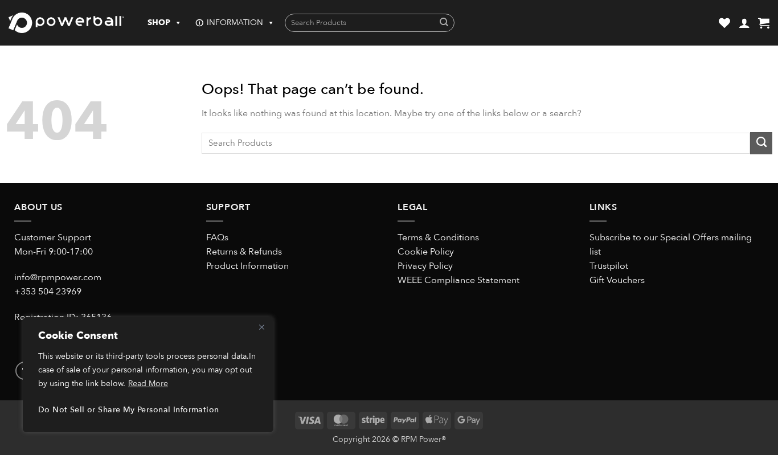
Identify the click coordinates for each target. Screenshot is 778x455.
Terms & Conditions (438, 237)
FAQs (217, 237)
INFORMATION (235, 22)
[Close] (261, 327)
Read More (148, 383)
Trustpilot (608, 266)
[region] (148, 374)
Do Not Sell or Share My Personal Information (128, 409)
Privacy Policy (425, 266)
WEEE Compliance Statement (458, 280)
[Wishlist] (724, 22)
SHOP (159, 22)
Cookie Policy (426, 251)
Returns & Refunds (244, 251)
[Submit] (444, 23)
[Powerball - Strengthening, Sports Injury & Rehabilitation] (66, 23)
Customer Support (52, 237)
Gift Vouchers (617, 280)
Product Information (247, 266)
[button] (744, 22)
